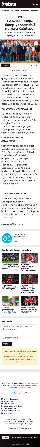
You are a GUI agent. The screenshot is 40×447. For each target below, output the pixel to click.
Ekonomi (15, 11)
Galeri (19, 421)
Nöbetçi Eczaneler (11, 399)
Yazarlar (5, 11)
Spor (20, 17)
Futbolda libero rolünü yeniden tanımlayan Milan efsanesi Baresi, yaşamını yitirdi (28, 288)
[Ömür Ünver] (7, 238)
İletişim (21, 424)
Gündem (25, 11)
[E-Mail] (15, 241)
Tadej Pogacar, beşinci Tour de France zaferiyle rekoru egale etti (9, 310)
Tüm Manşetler (10, 408)
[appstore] (13, 428)
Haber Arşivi (9, 413)
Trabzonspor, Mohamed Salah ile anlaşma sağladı (9, 287)
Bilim (30, 419)
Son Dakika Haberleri (12, 411)
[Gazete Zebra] (9, 4)
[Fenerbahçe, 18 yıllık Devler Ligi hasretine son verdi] (10, 258)
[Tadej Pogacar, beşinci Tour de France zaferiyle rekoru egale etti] (10, 301)
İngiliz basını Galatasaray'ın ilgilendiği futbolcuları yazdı (28, 267)
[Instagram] (22, 392)
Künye (29, 424)
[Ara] (34, 4)
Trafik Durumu (9, 404)
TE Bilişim (26, 444)
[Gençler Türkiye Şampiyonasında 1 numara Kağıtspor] (20, 51)
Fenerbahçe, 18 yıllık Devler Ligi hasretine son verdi (10, 266)
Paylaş (6, 65)
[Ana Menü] (37, 4)
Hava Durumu (9, 401)
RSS (6, 437)
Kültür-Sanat (9, 421)
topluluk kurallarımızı (24, 351)
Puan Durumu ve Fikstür (13, 406)
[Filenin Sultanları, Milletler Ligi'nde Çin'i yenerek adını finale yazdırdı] (29, 301)
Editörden (29, 421)
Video (22, 419)
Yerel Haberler (9, 424)
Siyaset (34, 11)
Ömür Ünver (19, 237)
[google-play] (26, 428)
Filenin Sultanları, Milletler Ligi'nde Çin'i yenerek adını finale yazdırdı (29, 310)
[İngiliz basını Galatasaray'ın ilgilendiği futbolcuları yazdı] (29, 258)
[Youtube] (26, 392)
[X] (18, 392)
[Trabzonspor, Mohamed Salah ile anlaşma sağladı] (10, 278)
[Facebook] (14, 392)
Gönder (6, 344)
